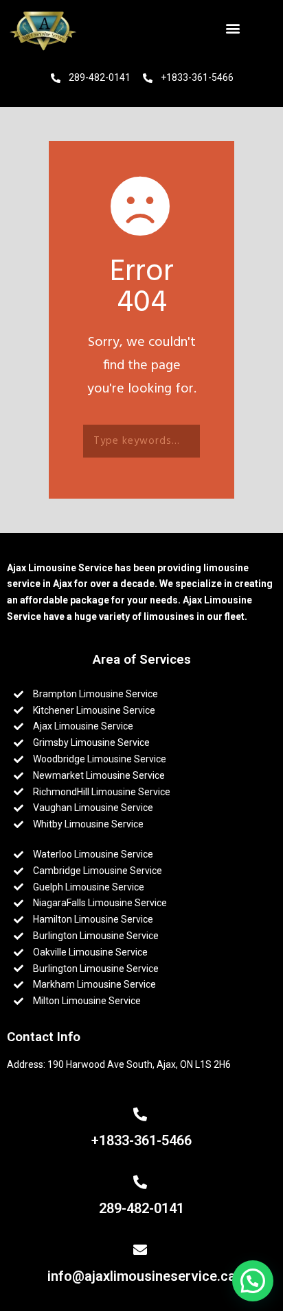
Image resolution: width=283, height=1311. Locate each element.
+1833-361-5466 (141, 1140)
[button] (235, 27)
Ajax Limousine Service (60, 567)
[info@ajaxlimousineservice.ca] (141, 1250)
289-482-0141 (141, 1208)
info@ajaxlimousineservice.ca (141, 1276)
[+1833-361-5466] (141, 1114)
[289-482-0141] (141, 1182)
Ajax (63, 583)
